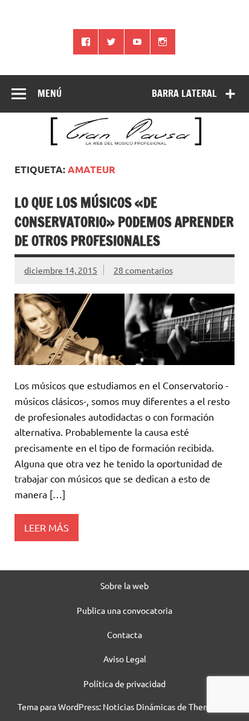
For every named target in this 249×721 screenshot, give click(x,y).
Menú (49, 93)
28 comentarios (143, 270)
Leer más (46, 527)
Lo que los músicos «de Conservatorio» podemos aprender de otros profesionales (124, 221)
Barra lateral (184, 93)
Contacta (124, 634)
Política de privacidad (124, 683)
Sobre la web (124, 585)
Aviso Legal (124, 658)
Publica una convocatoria (124, 610)
